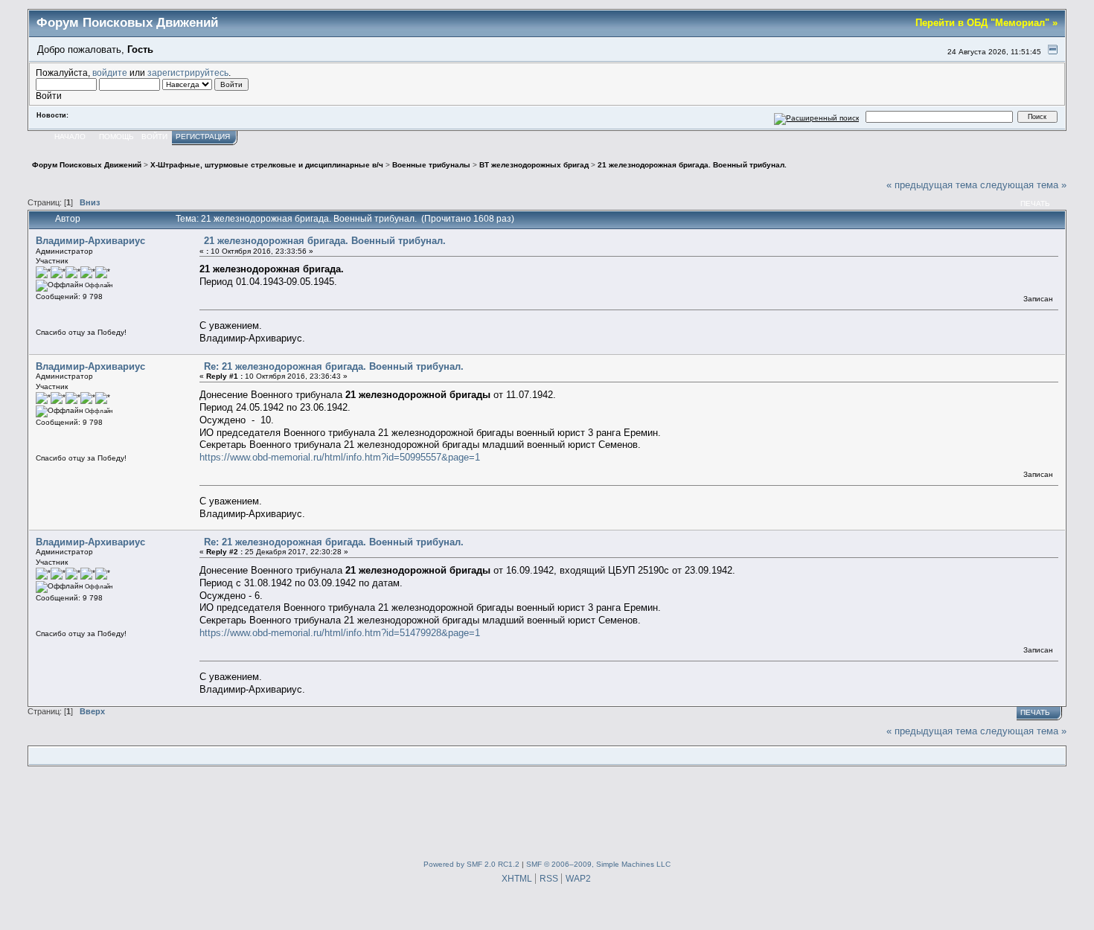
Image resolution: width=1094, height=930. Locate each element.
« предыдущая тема (931, 184)
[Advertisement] (547, 810)
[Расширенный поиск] (816, 116)
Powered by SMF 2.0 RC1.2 (471, 864)
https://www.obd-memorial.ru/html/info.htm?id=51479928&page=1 (339, 632)
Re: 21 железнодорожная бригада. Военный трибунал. (334, 366)
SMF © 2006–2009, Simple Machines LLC (598, 864)
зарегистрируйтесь (187, 72)
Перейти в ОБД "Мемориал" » (986, 22)
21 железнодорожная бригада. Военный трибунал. (325, 240)
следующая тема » (1023, 184)
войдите (109, 72)
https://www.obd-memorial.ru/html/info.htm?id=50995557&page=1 (339, 457)
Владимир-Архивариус (90, 240)
